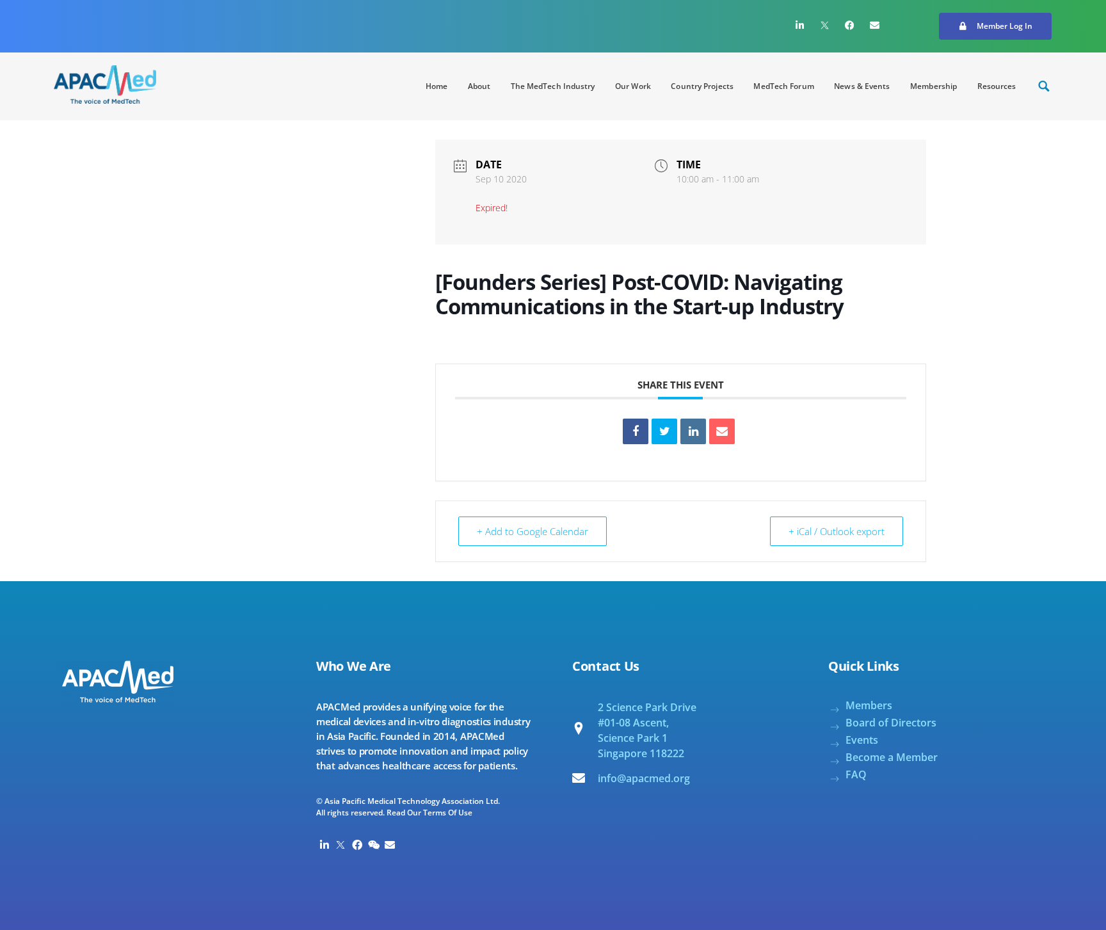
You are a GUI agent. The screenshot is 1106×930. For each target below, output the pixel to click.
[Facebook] (850, 25)
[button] (995, 26)
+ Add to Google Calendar (532, 531)
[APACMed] (105, 84)
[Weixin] (373, 845)
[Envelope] (875, 25)
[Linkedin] (693, 431)
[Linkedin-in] (800, 25)
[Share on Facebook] (635, 431)
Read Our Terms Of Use (429, 812)
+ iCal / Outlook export (837, 531)
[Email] (722, 431)
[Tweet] (664, 431)
